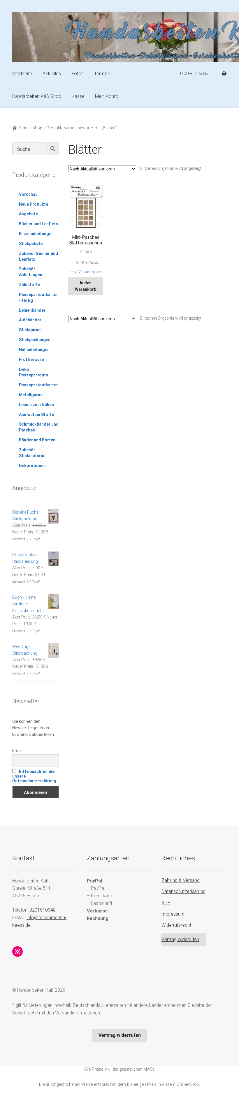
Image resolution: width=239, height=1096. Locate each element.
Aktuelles (52, 73)
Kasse (78, 96)
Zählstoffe (29, 284)
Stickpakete (31, 243)
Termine (102, 73)
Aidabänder (30, 320)
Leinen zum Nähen (36, 404)
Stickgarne (30, 329)
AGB (166, 902)
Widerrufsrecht (176, 925)
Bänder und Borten (37, 440)
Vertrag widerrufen (180, 939)
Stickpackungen (34, 339)
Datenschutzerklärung (183, 891)
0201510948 (42, 910)
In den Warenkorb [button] (85, 286)
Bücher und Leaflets (38, 223)
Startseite (22, 73)
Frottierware (31, 359)
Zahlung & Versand (180, 880)
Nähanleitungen (34, 349)
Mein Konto (106, 96)
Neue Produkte (33, 204)
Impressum (172, 914)
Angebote (28, 214)
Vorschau (28, 194)
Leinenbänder (32, 310)
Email (17, 750)
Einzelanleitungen (36, 233)
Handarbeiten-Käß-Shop (36, 96)
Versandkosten (90, 271)
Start (23, 128)
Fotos (77, 73)
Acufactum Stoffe (36, 414)
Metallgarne (31, 394)
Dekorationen (32, 465)
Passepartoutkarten (39, 385)
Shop (37, 128)
